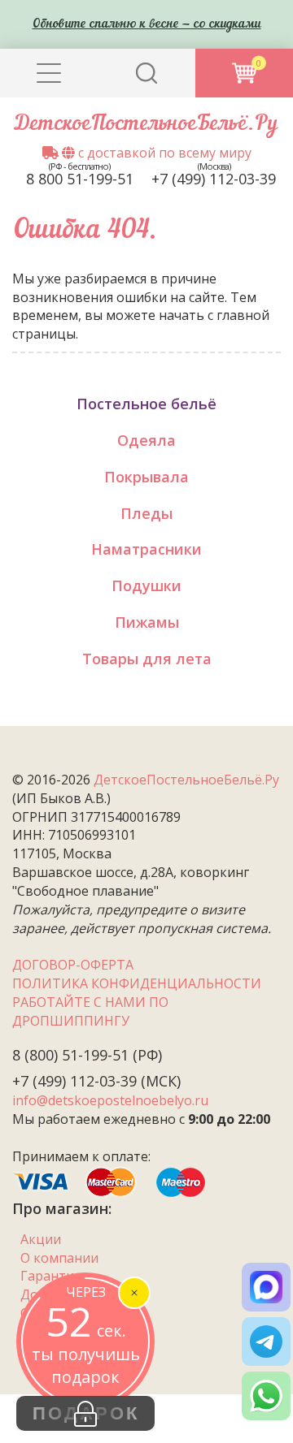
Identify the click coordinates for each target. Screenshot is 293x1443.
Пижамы (147, 622)
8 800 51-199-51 (79, 178)
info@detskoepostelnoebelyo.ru (110, 1100)
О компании (59, 1258)
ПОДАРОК (86, 1413)
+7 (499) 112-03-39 (213, 178)
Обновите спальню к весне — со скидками (147, 24)
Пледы (146, 513)
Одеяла (146, 440)
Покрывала (146, 476)
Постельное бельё (146, 403)
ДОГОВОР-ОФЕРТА (72, 965)
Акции (40, 1239)
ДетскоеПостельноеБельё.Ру (146, 125)
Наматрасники (146, 549)
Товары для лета (147, 658)
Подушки (146, 585)
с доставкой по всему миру (163, 153)
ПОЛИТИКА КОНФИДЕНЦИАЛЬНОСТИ (136, 983)
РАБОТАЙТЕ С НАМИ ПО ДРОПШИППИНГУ (90, 1011)
